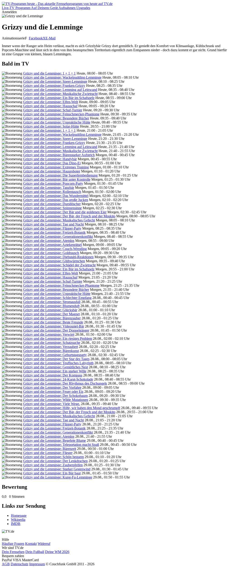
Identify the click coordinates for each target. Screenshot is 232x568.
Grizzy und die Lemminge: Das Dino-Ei (52, 163)
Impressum (37, 564)
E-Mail (51, 38)
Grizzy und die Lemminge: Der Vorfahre (52, 387)
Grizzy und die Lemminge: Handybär (50, 159)
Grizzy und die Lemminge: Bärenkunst (51, 351)
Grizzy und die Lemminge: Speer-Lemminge (55, 81)
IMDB (15, 524)
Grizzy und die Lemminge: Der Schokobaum (55, 396)
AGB (6, 564)
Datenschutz (19, 564)
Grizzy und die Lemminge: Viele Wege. (51, 404)
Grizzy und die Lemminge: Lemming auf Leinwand (60, 90)
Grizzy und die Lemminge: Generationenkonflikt (58, 236)
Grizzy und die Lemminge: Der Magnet (51, 314)
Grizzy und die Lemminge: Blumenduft (51, 306)
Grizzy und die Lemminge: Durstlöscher (52, 204)
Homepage (19, 515)
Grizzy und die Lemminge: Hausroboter (51, 171)
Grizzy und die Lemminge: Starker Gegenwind (56, 469)
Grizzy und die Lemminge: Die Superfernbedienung (60, 175)
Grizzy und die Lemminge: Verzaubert (50, 347)
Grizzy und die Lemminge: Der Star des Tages (56, 359)
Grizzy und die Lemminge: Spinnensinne (52, 208)
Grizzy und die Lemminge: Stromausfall (51, 302)
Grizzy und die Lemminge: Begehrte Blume (54, 440)
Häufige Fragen (13, 544)
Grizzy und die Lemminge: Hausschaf (50, 106)
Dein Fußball (34, 552)
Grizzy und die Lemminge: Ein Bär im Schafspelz (58, 98)
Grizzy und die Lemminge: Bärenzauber (52, 318)
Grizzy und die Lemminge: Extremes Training (56, 167)
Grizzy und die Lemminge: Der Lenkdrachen (55, 461)
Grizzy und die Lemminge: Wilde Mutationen (55, 400)
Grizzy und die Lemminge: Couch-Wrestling (55, 249)
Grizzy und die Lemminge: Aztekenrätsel (52, 245)
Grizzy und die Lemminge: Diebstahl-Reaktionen (58, 257)
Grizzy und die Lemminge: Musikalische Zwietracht (60, 94)
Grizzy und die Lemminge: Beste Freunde (53, 322)
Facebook (36, 38)
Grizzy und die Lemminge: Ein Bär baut (52, 473)
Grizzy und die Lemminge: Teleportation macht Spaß (61, 445)
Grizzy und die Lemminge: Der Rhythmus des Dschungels (65, 383)
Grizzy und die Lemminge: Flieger (47, 453)
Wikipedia (18, 520)
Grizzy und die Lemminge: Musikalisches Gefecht (59, 220)
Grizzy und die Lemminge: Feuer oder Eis (53, 391)
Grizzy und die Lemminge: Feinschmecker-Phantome (61, 114)
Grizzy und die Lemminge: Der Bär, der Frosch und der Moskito (69, 216)
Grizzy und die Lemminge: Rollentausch (52, 192)
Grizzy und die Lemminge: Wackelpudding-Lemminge (62, 77)
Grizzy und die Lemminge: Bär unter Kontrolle (56, 179)
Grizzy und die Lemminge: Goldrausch (51, 253)
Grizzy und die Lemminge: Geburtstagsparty (55, 355)
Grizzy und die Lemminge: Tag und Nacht (53, 224)
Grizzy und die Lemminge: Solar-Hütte (51, 126)
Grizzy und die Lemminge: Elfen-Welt (50, 102)
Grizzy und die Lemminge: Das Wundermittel (55, 196)
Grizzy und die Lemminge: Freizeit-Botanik (54, 232)
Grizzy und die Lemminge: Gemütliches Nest (55, 367)
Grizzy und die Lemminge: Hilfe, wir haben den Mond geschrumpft (71, 408)
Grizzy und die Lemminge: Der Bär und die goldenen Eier (64, 212)
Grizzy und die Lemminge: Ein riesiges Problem (57, 338)
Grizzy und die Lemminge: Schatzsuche (51, 343)
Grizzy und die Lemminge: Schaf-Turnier (52, 110)
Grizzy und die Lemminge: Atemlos (48, 241)
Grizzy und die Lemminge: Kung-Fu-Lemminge (57, 477)
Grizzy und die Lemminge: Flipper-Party (52, 228)
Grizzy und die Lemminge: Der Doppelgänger (56, 330)
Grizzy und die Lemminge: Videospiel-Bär (53, 326)
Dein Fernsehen (13, 552)
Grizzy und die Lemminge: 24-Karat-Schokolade (58, 379)
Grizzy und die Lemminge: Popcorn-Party (53, 183)
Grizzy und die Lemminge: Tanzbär (48, 187)
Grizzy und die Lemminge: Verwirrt (48, 334)
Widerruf (44, 544)
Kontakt (31, 544)
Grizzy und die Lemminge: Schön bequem (53, 457)
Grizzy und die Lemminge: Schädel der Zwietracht (59, 265)
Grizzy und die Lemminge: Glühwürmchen (54, 261)
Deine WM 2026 (57, 552)
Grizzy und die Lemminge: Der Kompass (52, 375)
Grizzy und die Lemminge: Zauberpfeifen (53, 465)
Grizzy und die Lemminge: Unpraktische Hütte (56, 122)
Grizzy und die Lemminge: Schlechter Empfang (57, 298)
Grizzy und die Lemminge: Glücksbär (50, 310)
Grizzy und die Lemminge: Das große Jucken (55, 200)
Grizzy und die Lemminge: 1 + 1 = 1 (49, 73)
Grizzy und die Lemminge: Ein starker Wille (54, 371)
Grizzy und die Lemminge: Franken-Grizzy (54, 85)
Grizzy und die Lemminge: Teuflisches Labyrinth (58, 363)
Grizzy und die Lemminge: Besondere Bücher (56, 118)
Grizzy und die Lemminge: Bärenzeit (49, 449)
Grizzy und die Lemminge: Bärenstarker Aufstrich (59, 155)
